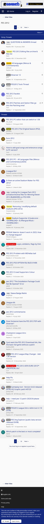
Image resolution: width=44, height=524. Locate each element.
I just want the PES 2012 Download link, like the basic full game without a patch (23, 343)
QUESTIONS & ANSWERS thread (23, 42)
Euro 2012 (10, 138)
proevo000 (9, 265)
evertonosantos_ (11, 164)
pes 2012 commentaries (16, 312)
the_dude (9, 122)
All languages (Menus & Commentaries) (18, 64)
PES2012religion (11, 237)
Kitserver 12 (16, 75)
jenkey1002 (9, 392)
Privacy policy (5, 503)
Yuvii (7, 152)
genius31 (9, 140)
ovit (7, 246)
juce (7, 77)
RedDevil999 (10, 347)
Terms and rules (6, 499)
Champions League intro (16, 333)
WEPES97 (9, 274)
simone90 (9, 335)
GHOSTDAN (10, 314)
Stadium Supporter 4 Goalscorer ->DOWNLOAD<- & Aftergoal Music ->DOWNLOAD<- (22, 220)
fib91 (7, 56)
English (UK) (6, 494)
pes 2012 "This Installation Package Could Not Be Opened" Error (23, 282)
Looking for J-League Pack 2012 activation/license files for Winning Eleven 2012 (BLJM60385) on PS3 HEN (23, 194)
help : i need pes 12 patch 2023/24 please (22, 398)
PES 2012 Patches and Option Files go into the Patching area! (21, 104)
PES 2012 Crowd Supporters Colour (20, 272)
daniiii (8, 434)
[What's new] (41, 11)
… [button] (18, 27)
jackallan (9, 131)
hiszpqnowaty (10, 211)
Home (12, 11)
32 (21, 27)
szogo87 (9, 225)
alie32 (8, 286)
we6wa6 (8, 68)
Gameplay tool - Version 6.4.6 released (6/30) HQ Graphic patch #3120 (24, 388)
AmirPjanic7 (10, 380)
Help (2, 507)
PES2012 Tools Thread (20, 84)
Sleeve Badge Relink (19, 293)
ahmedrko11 (10, 401)
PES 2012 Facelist (13, 94)
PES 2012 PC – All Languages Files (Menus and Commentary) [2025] (22, 160)
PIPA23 (8, 44)
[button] (21, 490)
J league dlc (10, 302)
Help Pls (9, 377)
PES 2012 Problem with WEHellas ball (21, 253)
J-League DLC (11, 171)
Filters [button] (39, 32)
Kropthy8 (9, 295)
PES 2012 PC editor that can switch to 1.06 (23, 119)
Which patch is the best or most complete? (23, 431)
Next (25, 27)
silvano (8, 185)
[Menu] (2, 11)
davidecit (9, 96)
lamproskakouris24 (12, 256)
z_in (7, 370)
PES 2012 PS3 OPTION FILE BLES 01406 (21, 263)
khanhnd (9, 359)
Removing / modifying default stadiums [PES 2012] (21, 207)
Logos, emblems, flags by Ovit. (29, 244)
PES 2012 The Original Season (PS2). (25, 129)
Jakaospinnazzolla (12, 326)
